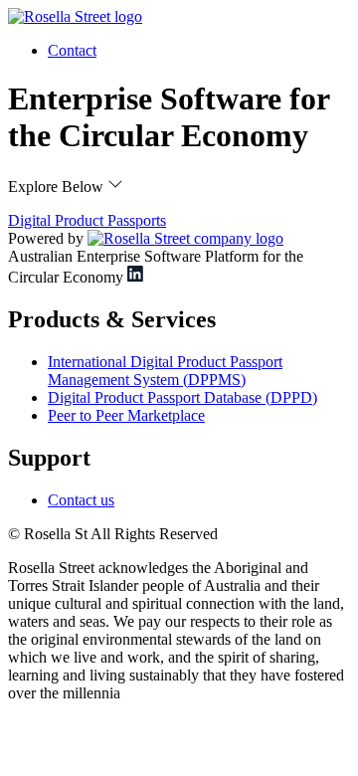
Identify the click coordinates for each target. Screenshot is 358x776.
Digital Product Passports (87, 220)
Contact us (81, 499)
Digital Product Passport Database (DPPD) (182, 397)
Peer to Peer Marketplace (126, 415)
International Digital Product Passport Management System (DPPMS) (165, 370)
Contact (72, 50)
